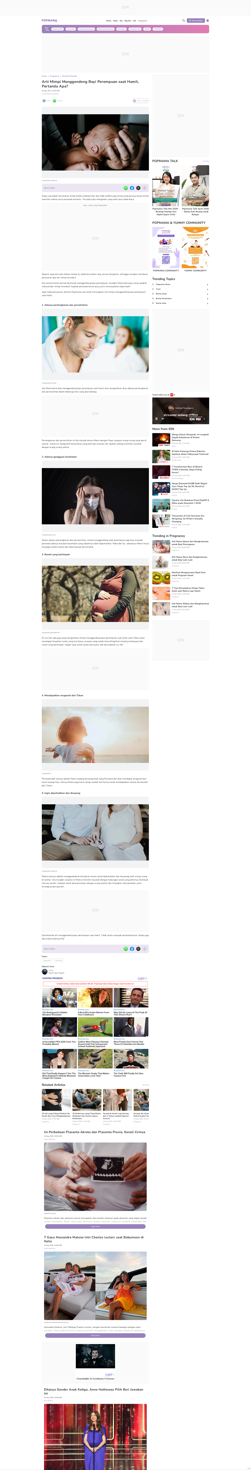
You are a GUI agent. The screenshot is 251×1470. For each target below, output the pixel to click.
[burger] (207, 20)
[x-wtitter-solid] (138, 188)
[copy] (144, 188)
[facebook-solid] (132, 188)
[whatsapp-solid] (126, 188)
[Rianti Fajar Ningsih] (45, 972)
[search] (183, 20)
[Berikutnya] (149, 1099)
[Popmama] (49, 21)
